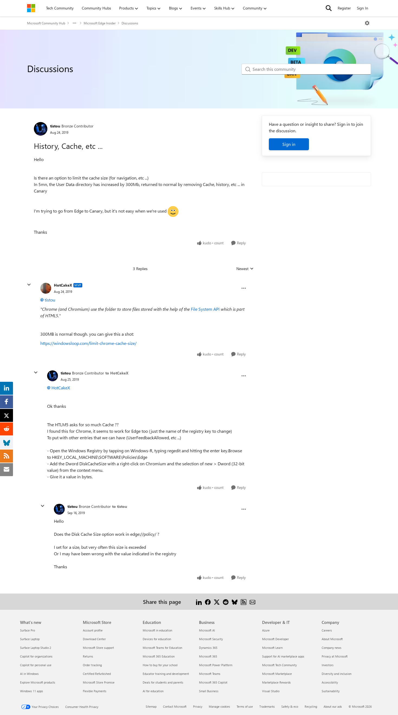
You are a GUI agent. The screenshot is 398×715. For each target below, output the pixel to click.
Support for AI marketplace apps (283, 656)
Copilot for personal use (35, 665)
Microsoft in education (157, 630)
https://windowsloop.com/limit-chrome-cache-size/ (88, 343)
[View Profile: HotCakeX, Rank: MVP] (45, 288)
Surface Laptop (30, 639)
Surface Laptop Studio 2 (35, 648)
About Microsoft (332, 639)
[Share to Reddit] (226, 601)
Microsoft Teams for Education (162, 648)
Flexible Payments (94, 691)
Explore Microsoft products (37, 682)
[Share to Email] (252, 601)
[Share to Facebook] (208, 601)
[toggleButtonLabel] (367, 23)
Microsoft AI (207, 630)
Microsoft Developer (275, 639)
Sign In (362, 8)
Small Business (208, 691)
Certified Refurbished (97, 674)
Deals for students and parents (163, 682)
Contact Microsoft (175, 706)
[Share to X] (217, 601)
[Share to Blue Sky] (234, 601)
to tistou (119, 506)
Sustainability (331, 691)
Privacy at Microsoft (335, 656)
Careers (327, 630)
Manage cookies (219, 706)
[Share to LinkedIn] (199, 601)
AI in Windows (29, 674)
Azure (266, 630)
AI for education (153, 691)
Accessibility (330, 682)
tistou (55, 126)
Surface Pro (27, 630)
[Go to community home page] (31, 8)
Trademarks (267, 706)
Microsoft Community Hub (46, 23)
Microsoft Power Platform (215, 665)
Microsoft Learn (272, 648)
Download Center (94, 639)
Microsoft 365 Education (159, 656)
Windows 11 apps (31, 691)
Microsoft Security (211, 639)
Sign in (288, 144)
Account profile (93, 630)
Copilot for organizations (36, 656)
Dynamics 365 (208, 648)
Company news (331, 648)
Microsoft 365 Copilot (213, 682)
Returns (88, 656)
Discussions (130, 23)
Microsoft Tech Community (279, 665)
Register (344, 8)
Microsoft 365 (208, 656)
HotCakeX (63, 285)
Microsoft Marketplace (277, 674)
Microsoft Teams (209, 674)
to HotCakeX (116, 373)
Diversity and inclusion (336, 674)
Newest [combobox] (245, 268)
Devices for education (157, 639)
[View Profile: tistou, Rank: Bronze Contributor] (40, 129)
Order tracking (92, 665)
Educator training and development (166, 674)
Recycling (311, 706)
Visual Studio (270, 691)
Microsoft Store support (98, 648)
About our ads (333, 706)
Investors (328, 665)
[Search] (328, 8)
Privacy (197, 706)
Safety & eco (289, 706)
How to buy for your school (160, 665)
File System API (205, 309)
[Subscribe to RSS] (243, 601)
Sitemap (151, 706)
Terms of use (245, 706)
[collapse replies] (29, 284)
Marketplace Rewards (276, 682)
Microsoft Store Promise (99, 682)
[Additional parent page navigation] (74, 23)
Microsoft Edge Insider (100, 23)
